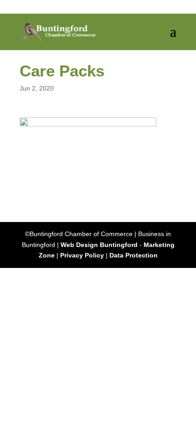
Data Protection (133, 255)
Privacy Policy (82, 255)
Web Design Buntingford (99, 244)
